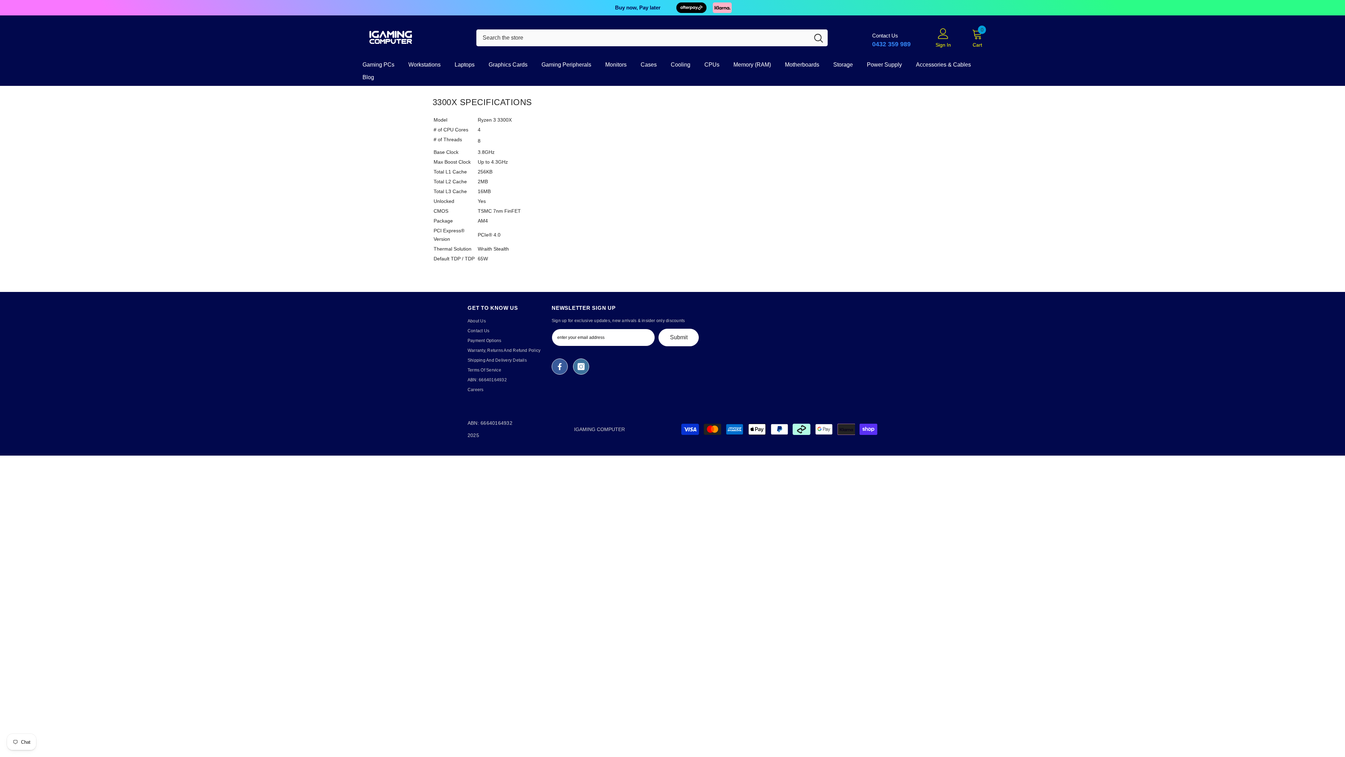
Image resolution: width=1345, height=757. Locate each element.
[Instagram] (581, 367)
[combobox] (642, 37)
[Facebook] (560, 367)
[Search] (652, 37)
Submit (679, 337)
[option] (672, 7)
